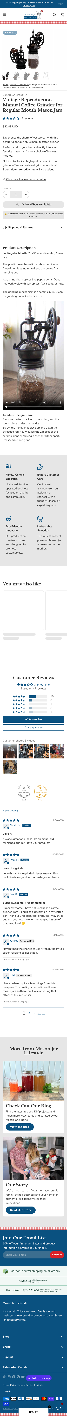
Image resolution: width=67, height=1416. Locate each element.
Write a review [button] (33, 719)
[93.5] (24, 791)
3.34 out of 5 (42, 685)
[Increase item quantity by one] (25, 194)
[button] (11, 118)
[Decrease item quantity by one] (6, 194)
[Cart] (61, 14)
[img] (11, 820)
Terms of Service (25, 1385)
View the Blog (20, 1127)
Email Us (38, 1385)
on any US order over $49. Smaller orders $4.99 (29, 4)
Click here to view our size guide (26, 179)
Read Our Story (20, 1210)
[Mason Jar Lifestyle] (33, 15)
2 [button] (29, 1013)
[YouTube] (23, 1378)
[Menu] (6, 14)
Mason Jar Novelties (19, 84)
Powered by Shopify (12, 1408)
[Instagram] (9, 1378)
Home (5, 84)
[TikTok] (4, 1378)
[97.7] (40, 791)
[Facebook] (13, 1378)
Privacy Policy (9, 1385)
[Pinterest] (18, 1378)
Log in (8, 1391)
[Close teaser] (49, 1407)
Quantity (7, 188)
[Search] (53, 15)
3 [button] (34, 1013)
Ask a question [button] (33, 727)
